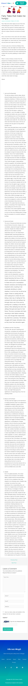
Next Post (14, 562)
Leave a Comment (6, 21)
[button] (13, 3)
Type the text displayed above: (17, 621)
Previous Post (14, 560)
